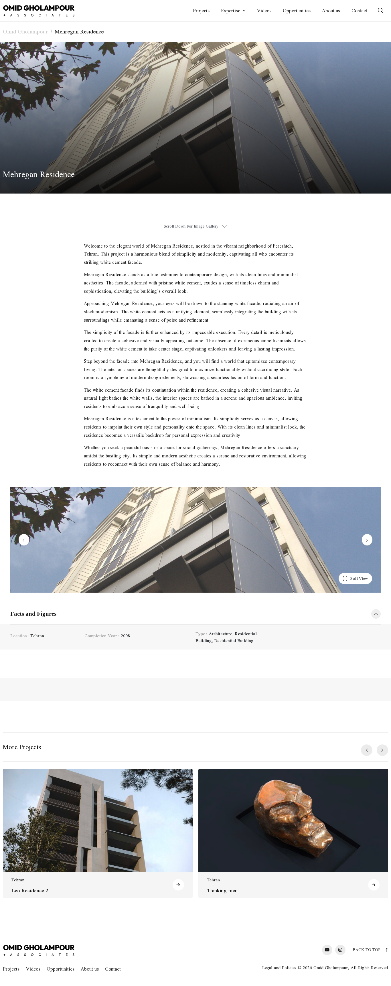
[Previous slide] (24, 539)
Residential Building (234, 641)
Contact (359, 10)
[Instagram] (340, 950)
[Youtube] (327, 950)
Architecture (220, 634)
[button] (355, 578)
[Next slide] (367, 539)
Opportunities (297, 10)
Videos (264, 10)
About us (331, 10)
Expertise (230, 10)
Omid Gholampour (25, 31)
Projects (201, 10)
